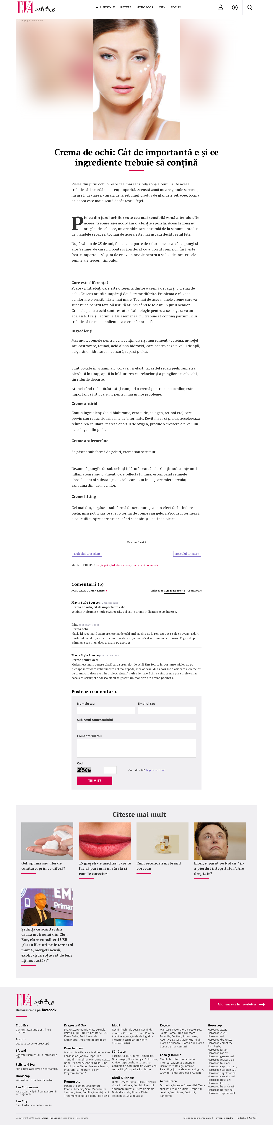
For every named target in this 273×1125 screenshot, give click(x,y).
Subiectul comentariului (95, 720)
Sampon (69, 1092)
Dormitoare (167, 1066)
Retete (125, 7)
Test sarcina (143, 1062)
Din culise (166, 1085)
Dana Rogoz (102, 1059)
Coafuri (68, 1089)
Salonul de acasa (98, 1095)
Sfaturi (21, 1051)
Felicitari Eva (25, 1065)
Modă (116, 1025)
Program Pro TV (89, 1069)
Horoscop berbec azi (220, 1090)
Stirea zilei (190, 1085)
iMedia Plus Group (50, 1117)
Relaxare (151, 1082)
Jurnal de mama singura (188, 1069)
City (162, 7)
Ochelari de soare (136, 1040)
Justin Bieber (80, 1066)
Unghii (82, 1085)
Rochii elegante (121, 1036)
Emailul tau (146, 704)
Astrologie (214, 1046)
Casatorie (96, 1033)
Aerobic (138, 1085)
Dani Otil (69, 1063)
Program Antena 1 (75, 1073)
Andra (89, 1063)
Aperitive (165, 1039)
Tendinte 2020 (121, 1043)
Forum (176, 7)
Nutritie (130, 1089)
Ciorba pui (188, 1043)
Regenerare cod (155, 770)
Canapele (189, 1062)
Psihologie (147, 1056)
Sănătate (119, 1052)
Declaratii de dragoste (92, 1040)
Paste (175, 1029)
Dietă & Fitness (123, 1078)
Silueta (135, 1092)
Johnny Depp (87, 1056)
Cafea (172, 1033)
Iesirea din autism (177, 1089)
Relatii (68, 1033)
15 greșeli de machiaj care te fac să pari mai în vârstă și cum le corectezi (105, 868)
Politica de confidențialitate (197, 1117)
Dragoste (69, 1029)
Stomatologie (136, 1059)
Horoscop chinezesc (220, 1043)
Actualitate (168, 1081)
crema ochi (152, 565)
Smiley (80, 1063)
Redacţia (241, 1117)
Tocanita (165, 1036)
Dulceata (189, 1033)
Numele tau (86, 704)
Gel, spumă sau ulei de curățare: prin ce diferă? (43, 866)
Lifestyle (107, 7)
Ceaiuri (126, 1056)
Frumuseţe (72, 1081)
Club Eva (22, 1025)
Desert (176, 1039)
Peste (192, 1029)
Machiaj (79, 1089)
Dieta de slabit (145, 1089)
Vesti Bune (176, 1092)
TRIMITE (94, 780)
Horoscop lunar (217, 1049)
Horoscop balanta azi (221, 1086)
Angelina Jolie (85, 1059)
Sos (199, 1029)
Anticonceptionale (123, 1062)
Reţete (165, 1025)
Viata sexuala (97, 1029)
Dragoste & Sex (75, 1025)
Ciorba (184, 1029)
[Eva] (27, 4)
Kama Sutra (71, 1036)
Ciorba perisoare (170, 1043)
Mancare (165, 1029)
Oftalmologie (135, 1066)
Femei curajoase (181, 1072)
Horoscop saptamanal (221, 1093)
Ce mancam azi (177, 1046)
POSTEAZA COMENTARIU (88, 590)
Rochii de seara (130, 1029)
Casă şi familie (170, 1055)
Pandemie (166, 1095)
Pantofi (149, 1033)
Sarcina (116, 1056)
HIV (122, 1069)
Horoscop (145, 7)
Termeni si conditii (223, 1117)
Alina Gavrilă (138, 542)
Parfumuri (93, 1085)
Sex (105, 1033)
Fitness (124, 1082)
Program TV (71, 1069)
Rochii (73, 1085)
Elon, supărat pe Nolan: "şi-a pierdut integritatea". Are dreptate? (219, 868)
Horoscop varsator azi (221, 1076)
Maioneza (187, 1039)
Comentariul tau (89, 736)
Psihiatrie (145, 1069)
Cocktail (176, 1036)
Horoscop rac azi (218, 1053)
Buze (78, 1092)
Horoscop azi (216, 1036)
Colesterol (151, 1059)
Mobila (177, 1062)
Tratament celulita (75, 1095)
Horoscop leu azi (218, 1083)
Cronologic (194, 590)
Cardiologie (119, 1066)
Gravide (165, 1072)
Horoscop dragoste (219, 1039)
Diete (115, 1082)
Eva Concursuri (27, 1087)
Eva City (21, 1101)
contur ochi (138, 565)
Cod (80, 763)
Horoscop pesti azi (219, 1079)
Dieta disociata (121, 1092)
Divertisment (74, 1048)
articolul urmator (187, 554)
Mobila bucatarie (170, 1059)
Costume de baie (133, 1033)
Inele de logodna (142, 1036)
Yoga (115, 1085)
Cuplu (76, 1033)
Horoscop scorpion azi (221, 1069)
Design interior (184, 1066)
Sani (88, 1089)
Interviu (178, 1085)
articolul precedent (87, 554)
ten (98, 565)
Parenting (166, 1069)
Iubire (85, 1033)
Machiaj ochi (101, 1092)
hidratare (116, 565)
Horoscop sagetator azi (222, 1073)
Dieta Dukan (137, 1082)
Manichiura (99, 1089)
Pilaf (197, 1039)
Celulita (87, 1092)
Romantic (82, 1029)
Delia (97, 1063)
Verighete (118, 1040)
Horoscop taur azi (219, 1063)
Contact (253, 1117)
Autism (196, 1072)
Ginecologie (119, 1059)
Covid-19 (190, 1092)
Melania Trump (98, 1066)
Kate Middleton (94, 1052)
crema (126, 565)
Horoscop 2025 (217, 1033)
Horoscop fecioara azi (221, 1059)
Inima (135, 1056)
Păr (66, 1085)
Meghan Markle (74, 1052)
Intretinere (125, 1085)
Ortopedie (131, 1069)
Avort (147, 1066)
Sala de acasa (134, 1095)
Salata (164, 1033)
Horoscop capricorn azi (222, 1066)
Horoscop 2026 (217, 1029)
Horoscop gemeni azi (221, 1056)
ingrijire (105, 565)
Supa (180, 1033)
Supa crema (189, 1036)
